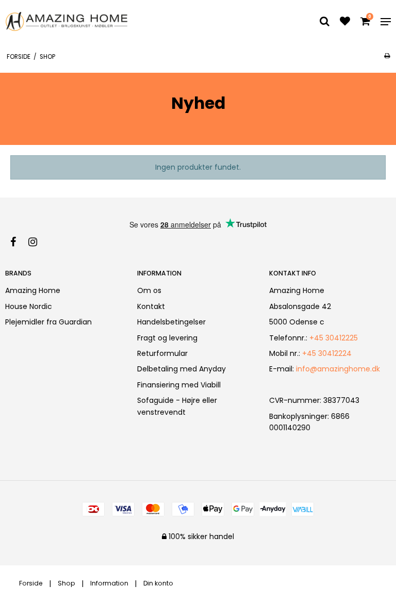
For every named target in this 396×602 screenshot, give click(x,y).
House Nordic (28, 306)
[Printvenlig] (387, 56)
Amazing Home (32, 290)
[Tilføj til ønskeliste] (345, 22)
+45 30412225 (333, 338)
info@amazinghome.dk (338, 369)
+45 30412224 (327, 353)
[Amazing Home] (66, 21)
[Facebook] (18, 242)
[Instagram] (37, 242)
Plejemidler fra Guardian (48, 322)
